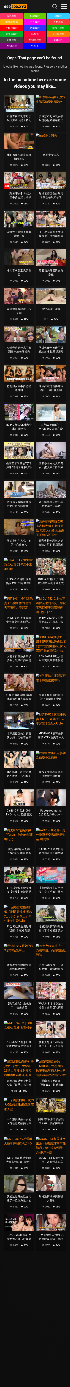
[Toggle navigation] (64, 6)
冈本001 (58, 40)
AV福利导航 (35, 40)
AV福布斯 (12, 46)
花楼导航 (11, 40)
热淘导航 (35, 28)
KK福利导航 (11, 22)
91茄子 (35, 46)
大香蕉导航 (12, 34)
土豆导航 (35, 22)
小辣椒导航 (58, 34)
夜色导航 (58, 22)
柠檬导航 (35, 16)
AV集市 (35, 34)
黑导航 (58, 16)
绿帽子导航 (58, 28)
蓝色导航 (11, 16)
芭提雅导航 (12, 28)
